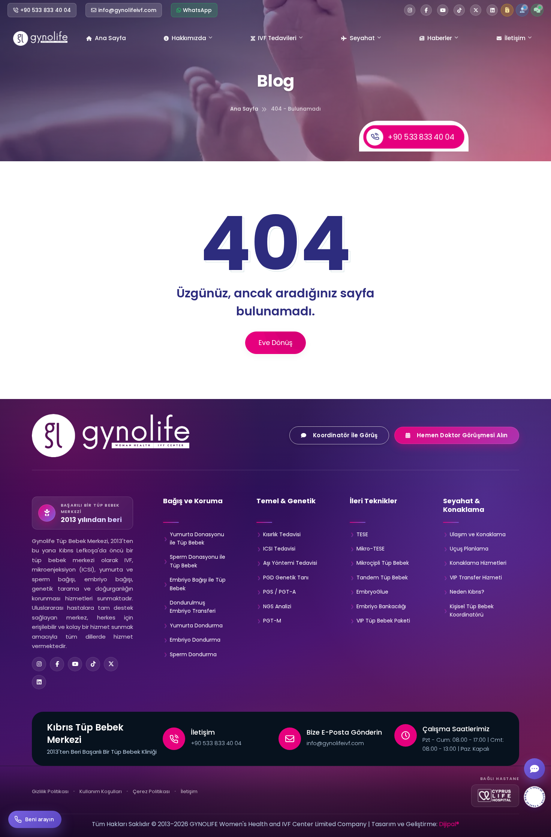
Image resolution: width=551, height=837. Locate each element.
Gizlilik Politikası (50, 791)
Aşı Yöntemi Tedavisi (290, 563)
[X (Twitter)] (111, 664)
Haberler (439, 38)
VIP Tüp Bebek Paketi (383, 620)
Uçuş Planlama (469, 548)
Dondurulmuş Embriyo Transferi (193, 607)
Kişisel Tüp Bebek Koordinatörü (472, 610)
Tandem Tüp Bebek (382, 577)
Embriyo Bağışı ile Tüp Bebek (198, 584)
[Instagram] (39, 664)
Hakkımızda (189, 38)
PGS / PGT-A (279, 592)
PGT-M (272, 620)
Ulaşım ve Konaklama (478, 534)
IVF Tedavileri (277, 38)
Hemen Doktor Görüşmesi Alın (462, 435)
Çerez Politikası (151, 791)
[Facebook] (57, 664)
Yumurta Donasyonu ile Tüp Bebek (197, 538)
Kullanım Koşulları (100, 791)
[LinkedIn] (39, 682)
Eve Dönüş (275, 342)
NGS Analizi (277, 606)
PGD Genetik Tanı (285, 577)
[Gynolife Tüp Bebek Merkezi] (40, 38)
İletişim (515, 38)
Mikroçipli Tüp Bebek (382, 563)
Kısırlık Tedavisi (282, 534)
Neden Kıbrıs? (467, 592)
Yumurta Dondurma (196, 625)
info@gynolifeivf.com (335, 743)
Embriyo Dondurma (195, 640)
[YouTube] (75, 664)
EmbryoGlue (372, 592)
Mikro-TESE (370, 548)
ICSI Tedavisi (279, 548)
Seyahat (362, 38)
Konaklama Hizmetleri (478, 563)
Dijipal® (449, 824)
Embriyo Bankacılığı (381, 606)
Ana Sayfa (110, 38)
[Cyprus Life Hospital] (495, 795)
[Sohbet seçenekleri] (534, 768)
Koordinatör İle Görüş (345, 435)
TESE (362, 534)
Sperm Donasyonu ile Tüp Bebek (197, 561)
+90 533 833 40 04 (421, 136)
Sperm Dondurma (193, 654)
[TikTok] (93, 664)
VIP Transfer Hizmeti (476, 577)
